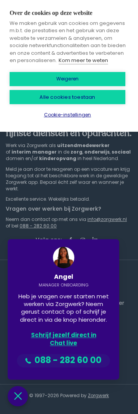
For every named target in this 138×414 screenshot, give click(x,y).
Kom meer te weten (83, 60)
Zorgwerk (98, 395)
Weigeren (67, 78)
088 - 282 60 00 (38, 226)
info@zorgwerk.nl (107, 219)
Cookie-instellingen (67, 114)
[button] (18, 396)
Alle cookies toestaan (67, 97)
